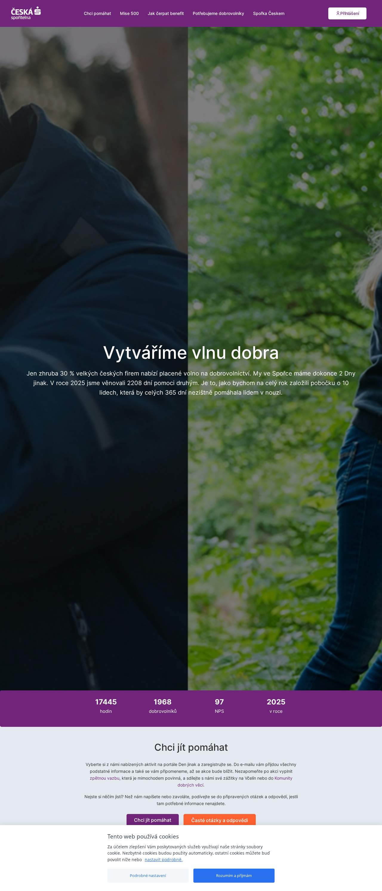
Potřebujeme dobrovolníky (218, 13)
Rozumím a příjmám (234, 875)
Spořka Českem (268, 13)
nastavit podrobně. (164, 859)
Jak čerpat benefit (166, 13)
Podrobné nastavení (148, 875)
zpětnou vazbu (104, 778)
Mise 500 (129, 13)
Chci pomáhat (97, 13)
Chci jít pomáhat (152, 820)
